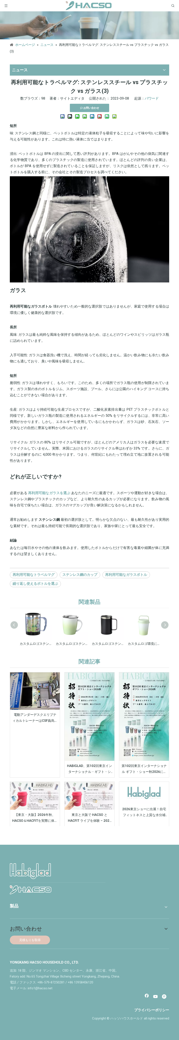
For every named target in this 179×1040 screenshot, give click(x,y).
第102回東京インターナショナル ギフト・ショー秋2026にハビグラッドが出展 (144, 769)
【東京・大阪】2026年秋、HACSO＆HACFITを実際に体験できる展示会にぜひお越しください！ (35, 818)
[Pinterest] (164, 996)
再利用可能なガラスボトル (126, 575)
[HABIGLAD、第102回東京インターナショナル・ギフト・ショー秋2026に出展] (89, 716)
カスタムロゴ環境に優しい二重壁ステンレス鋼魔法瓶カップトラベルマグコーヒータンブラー (143, 644)
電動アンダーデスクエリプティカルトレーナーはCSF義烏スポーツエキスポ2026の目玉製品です (35, 718)
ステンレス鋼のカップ (79, 575)
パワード (152, 98)
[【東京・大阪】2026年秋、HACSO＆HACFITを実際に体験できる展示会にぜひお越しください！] (35, 796)
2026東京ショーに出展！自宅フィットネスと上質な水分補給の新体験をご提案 (144, 812)
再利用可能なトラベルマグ (34, 575)
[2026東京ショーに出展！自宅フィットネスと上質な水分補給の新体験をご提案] (144, 793)
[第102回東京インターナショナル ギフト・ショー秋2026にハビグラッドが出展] (144, 716)
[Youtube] (155, 996)
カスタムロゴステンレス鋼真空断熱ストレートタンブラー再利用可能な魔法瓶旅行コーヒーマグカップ (35, 644)
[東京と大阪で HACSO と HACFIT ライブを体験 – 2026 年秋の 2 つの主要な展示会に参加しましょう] (89, 796)
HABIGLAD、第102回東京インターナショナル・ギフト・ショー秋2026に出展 (89, 769)
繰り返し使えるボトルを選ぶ (35, 583)
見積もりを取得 (30, 940)
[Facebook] (146, 996)
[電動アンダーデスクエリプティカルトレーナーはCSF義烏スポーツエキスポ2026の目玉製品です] (35, 691)
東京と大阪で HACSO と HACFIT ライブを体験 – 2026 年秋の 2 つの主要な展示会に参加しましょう (89, 818)
